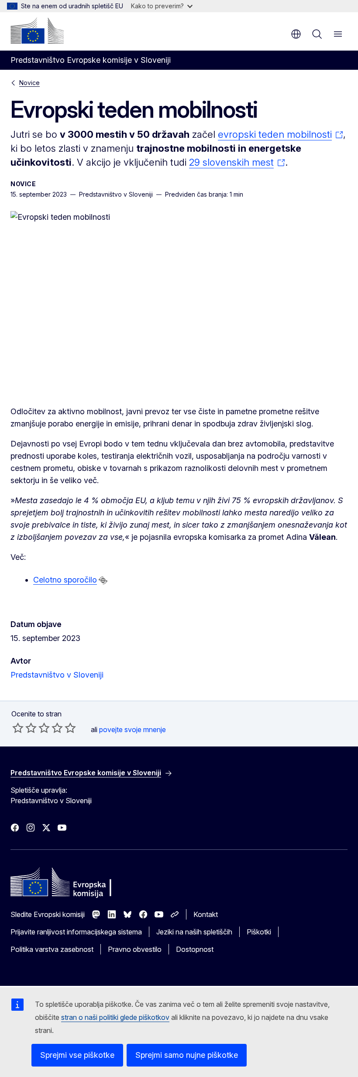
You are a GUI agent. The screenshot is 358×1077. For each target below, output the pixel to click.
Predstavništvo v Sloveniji (56, 674)
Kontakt (205, 914)
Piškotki (259, 931)
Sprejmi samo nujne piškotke (186, 1055)
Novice (29, 82)
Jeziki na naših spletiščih (194, 931)
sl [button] (296, 34)
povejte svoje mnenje (132, 729)
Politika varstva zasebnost (51, 949)
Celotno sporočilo (65, 579)
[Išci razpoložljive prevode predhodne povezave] (103, 580)
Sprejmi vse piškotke (77, 1055)
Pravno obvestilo (135, 949)
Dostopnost (194, 949)
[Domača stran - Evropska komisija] (37, 30)
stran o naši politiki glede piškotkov (115, 1017)
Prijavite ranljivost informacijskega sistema (76, 931)
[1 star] (17, 727)
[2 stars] (24, 727)
